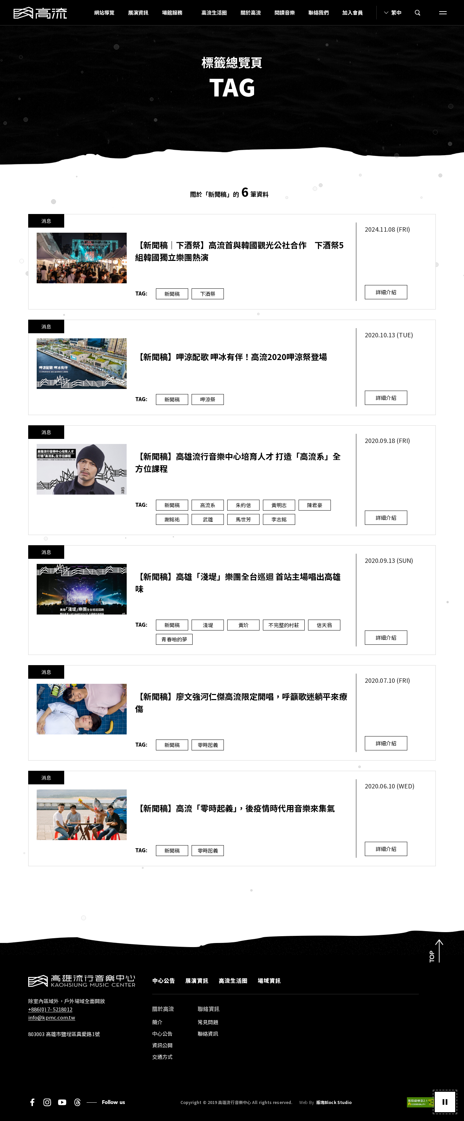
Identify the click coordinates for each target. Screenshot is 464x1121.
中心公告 (163, 980)
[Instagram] (47, 1102)
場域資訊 (269, 980)
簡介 (157, 1022)
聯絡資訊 (208, 1033)
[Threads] (77, 1102)
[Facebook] (32, 1102)
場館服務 (172, 12)
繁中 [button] (396, 12)
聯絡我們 (318, 12)
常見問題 (208, 1022)
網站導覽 (104, 12)
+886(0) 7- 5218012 (50, 1009)
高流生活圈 (214, 12)
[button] (445, 1102)
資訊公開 (162, 1045)
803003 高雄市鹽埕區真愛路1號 (64, 1033)
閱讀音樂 (284, 12)
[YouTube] (62, 1102)
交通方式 (162, 1056)
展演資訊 (138, 12)
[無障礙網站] (421, 1102)
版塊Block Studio (334, 1102)
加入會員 (352, 12)
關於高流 (250, 12)
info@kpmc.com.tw (51, 1017)
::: (85, 12)
